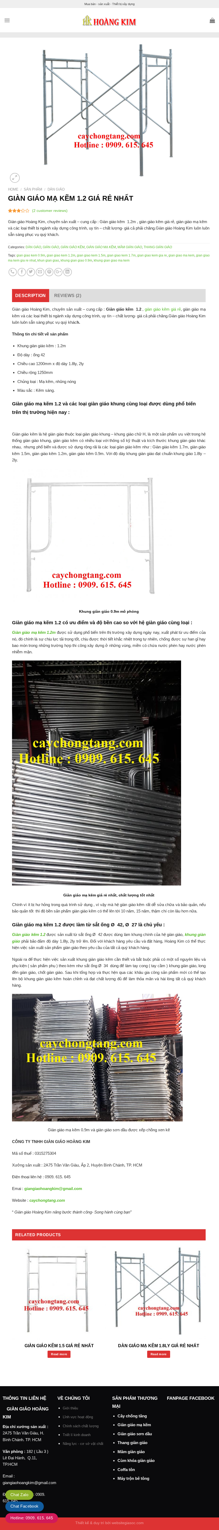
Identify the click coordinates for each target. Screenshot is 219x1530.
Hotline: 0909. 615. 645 (31, 1518)
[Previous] (12, 1307)
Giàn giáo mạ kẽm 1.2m (34, 632)
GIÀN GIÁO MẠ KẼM (101, 247)
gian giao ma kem (181, 255)
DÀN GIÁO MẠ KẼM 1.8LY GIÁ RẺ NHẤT (158, 1345)
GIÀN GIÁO (51, 247)
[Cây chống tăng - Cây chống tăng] (109, 20)
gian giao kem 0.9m (31, 255)
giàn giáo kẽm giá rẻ (162, 309)
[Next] (205, 1307)
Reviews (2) (67, 295)
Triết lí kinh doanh (77, 1435)
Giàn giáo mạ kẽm (134, 1424)
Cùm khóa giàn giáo (136, 1460)
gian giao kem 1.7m (121, 255)
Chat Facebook (24, 1506)
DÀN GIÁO (56, 189)
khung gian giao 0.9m (76, 260)
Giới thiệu (70, 1408)
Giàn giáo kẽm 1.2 (28, 934)
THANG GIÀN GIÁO (158, 247)
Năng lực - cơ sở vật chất (83, 1444)
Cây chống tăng (132, 1416)
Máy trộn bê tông (133, 1478)
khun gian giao (48, 260)
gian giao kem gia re (152, 255)
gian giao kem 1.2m (61, 255)
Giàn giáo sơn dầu (135, 1434)
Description (30, 295)
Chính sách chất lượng (81, 1426)
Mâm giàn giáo (131, 1451)
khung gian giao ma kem (112, 260)
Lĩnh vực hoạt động (78, 1417)
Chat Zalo (19, 1494)
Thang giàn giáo (132, 1442)
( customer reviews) (50, 211)
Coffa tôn (126, 1469)
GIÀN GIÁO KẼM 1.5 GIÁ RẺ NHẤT (59, 1345)
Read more (59, 1354)
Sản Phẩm (33, 189)
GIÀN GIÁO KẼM (73, 247)
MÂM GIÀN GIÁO (130, 247)
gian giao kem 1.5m (91, 255)
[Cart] (212, 20)
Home (13, 189)
